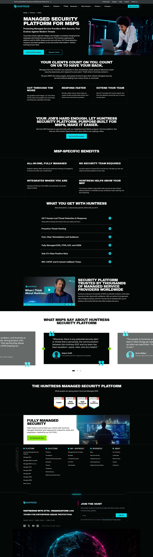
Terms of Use (50, 520)
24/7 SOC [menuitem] (70, 462)
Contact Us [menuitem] (116, 465)
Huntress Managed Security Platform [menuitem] (31, 453)
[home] (21, 6)
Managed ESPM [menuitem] (27, 480)
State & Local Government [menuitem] (53, 475)
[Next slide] (109, 348)
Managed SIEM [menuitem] (27, 470)
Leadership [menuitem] (116, 455)
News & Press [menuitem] (116, 458)
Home (25, 13)
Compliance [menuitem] (49, 455)
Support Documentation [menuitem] (97, 465)
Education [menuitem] (48, 462)
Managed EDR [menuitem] (27, 457)
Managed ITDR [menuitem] (27, 467)
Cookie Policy (39, 520)
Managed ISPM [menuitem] (27, 477)
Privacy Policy (28, 520)
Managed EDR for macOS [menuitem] (30, 460)
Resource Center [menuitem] (95, 455)
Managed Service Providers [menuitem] (75, 452)
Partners (32, 13)
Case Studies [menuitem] (71, 465)
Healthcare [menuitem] (49, 468)
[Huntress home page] (48, 502)
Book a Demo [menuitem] (27, 483)
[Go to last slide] (43, 348)
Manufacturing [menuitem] (50, 472)
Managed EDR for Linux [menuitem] (29, 464)
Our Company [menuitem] (116, 452)
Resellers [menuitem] (70, 455)
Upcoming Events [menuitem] (95, 462)
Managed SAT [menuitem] (27, 473)
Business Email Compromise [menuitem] (53, 458)
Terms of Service (107, 519)
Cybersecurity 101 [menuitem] (95, 458)
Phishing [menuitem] (48, 452)
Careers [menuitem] (115, 462)
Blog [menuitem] (91, 452)
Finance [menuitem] (48, 465)
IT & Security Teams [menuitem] (73, 458)
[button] (133, 6)
